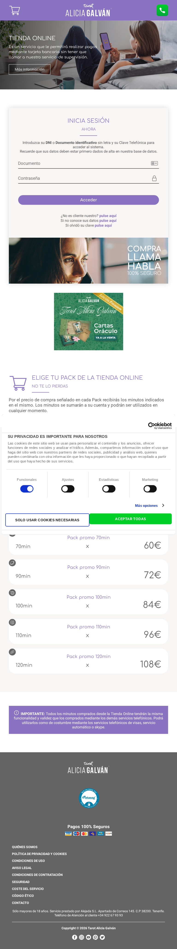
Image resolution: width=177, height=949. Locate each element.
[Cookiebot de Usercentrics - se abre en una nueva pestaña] (151, 425)
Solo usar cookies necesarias (47, 520)
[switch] (67, 488)
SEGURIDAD (21, 882)
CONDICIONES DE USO (28, 861)
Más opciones (146, 505)
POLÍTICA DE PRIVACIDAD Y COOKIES (39, 854)
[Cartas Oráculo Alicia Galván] (88, 322)
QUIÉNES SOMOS (25, 847)
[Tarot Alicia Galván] (32, 15)
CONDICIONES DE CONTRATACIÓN (37, 875)
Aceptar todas (130, 519)
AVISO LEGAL (22, 868)
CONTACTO (20, 903)
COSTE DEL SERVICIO (28, 889)
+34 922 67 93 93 (110, 915)
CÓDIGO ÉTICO (23, 896)
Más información (29, 69)
